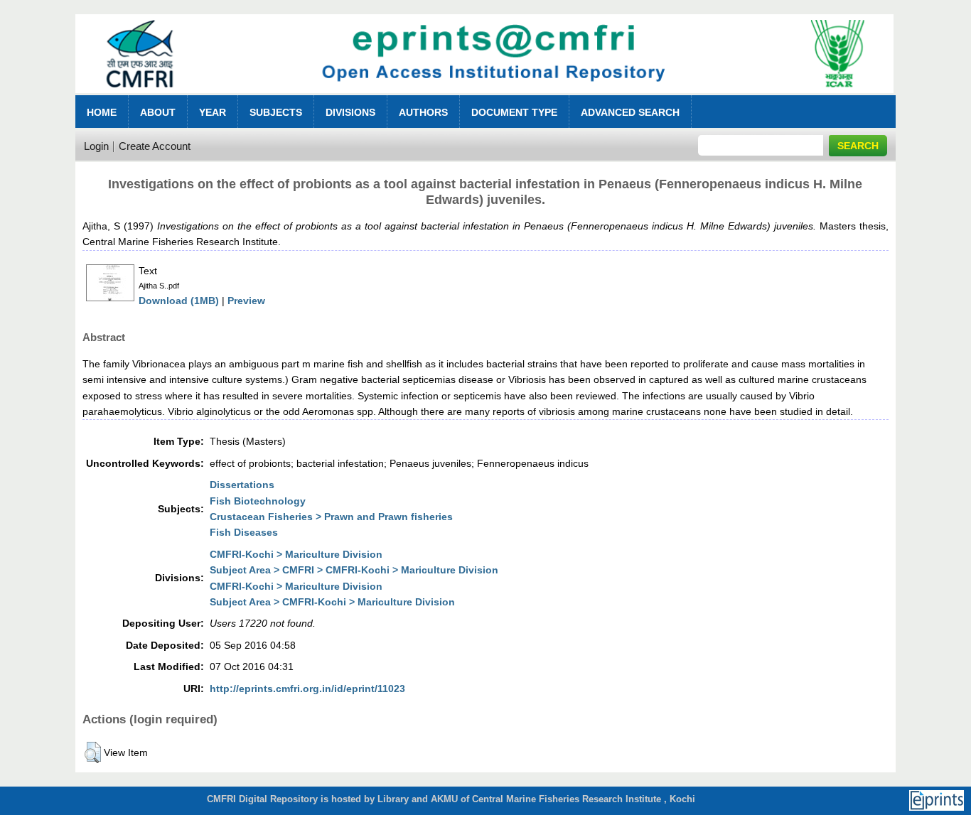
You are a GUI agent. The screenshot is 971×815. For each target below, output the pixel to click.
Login (96, 146)
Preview (246, 300)
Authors (423, 112)
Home (102, 112)
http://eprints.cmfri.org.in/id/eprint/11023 (307, 688)
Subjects (276, 112)
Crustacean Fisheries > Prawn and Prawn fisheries (331, 516)
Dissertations (242, 484)
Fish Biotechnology (258, 501)
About (158, 112)
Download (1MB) (179, 300)
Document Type (514, 112)
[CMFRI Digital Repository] (484, 97)
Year (212, 112)
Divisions (350, 112)
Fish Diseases (244, 532)
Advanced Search (630, 112)
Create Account (155, 146)
